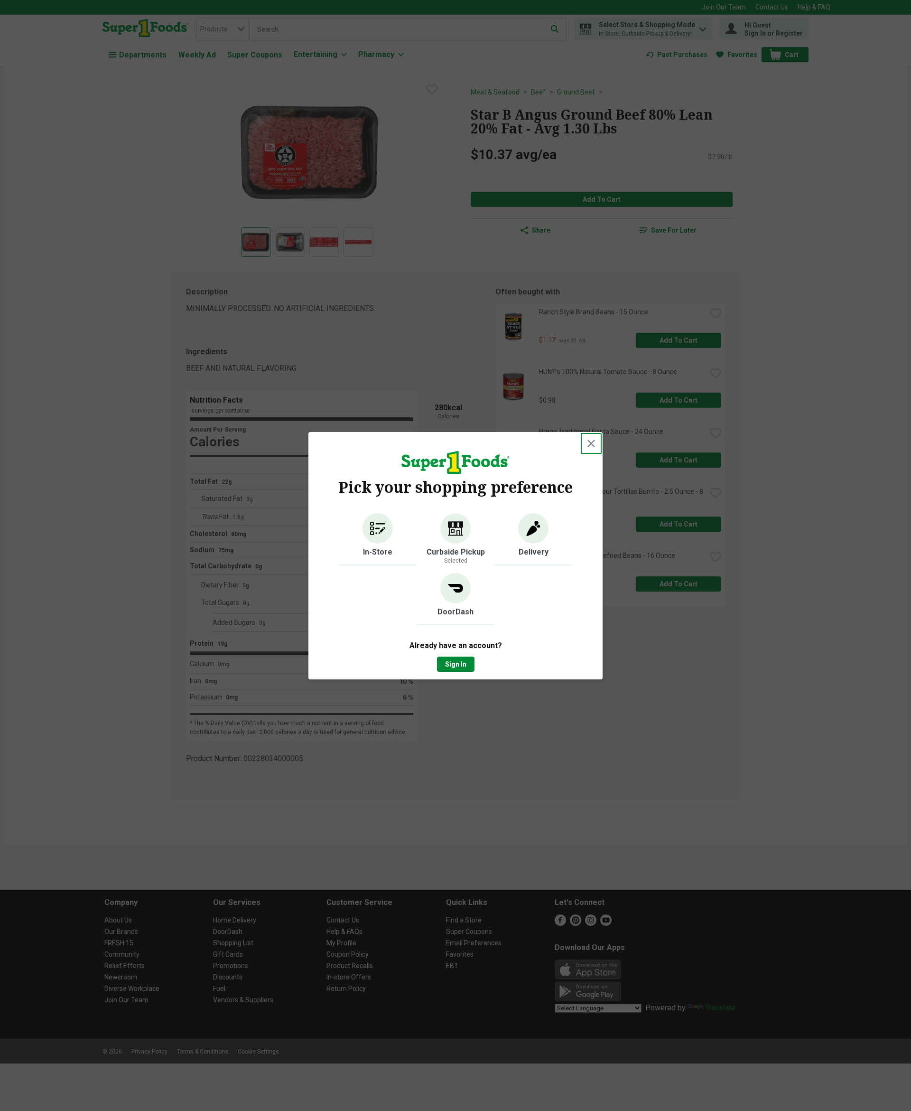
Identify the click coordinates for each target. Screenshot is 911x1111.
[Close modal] (591, 443)
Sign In (455, 664)
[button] (378, 539)
